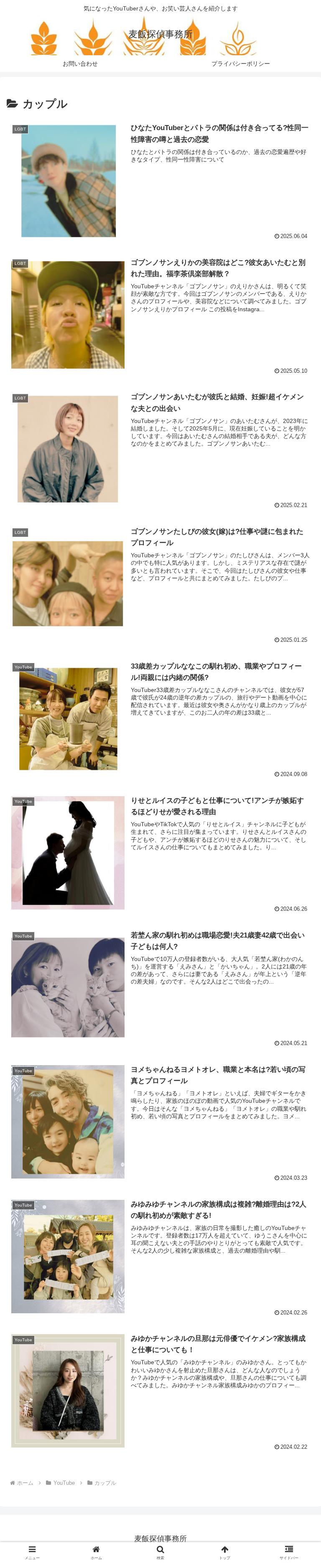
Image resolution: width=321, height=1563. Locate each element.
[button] (296, 1243)
